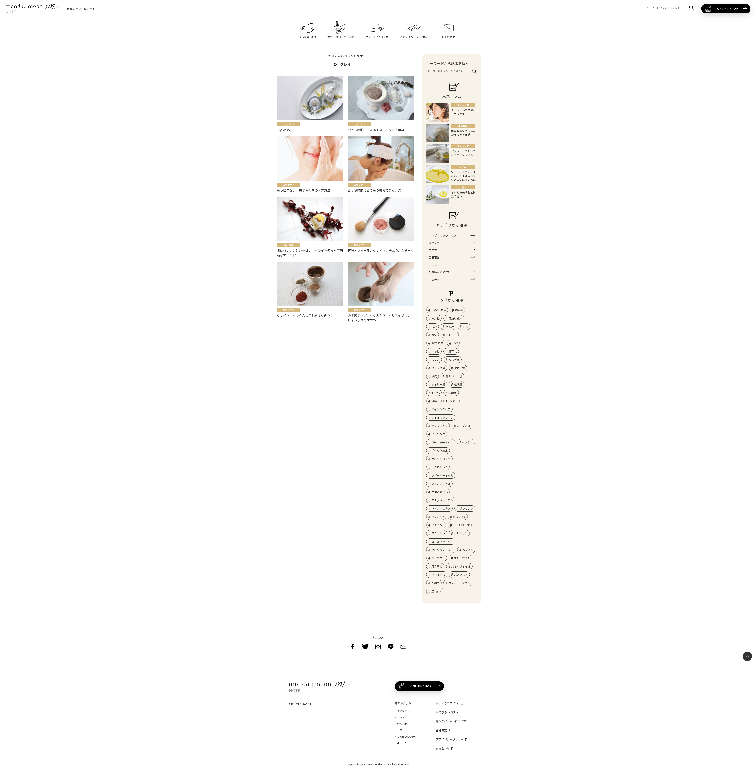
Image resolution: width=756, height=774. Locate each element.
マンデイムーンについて (451, 721)
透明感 (459, 310)
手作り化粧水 (439, 451)
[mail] (403, 646)
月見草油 (436, 566)
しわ (434, 327)
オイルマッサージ (442, 417)
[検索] (691, 8)
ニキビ (435, 351)
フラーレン (438, 533)
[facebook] (352, 646)
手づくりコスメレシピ (449, 703)
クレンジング (439, 426)
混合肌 (435, 393)
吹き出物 (459, 368)
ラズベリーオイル (442, 475)
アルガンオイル (441, 484)
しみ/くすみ (438, 310)
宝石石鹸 (434, 257)
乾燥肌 (458, 384)
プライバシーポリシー (449, 739)
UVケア (453, 401)
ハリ (465, 327)
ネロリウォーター (442, 550)
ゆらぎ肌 (454, 360)
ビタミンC (459, 517)
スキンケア (435, 243)
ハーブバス (463, 426)
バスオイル (438, 575)
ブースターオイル (442, 442)
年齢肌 (452, 393)
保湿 (434, 335)
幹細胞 (435, 583)
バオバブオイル (461, 566)
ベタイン (467, 550)
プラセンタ (466, 508)
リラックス (438, 368)
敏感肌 (435, 401)
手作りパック (439, 467)
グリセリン (461, 533)
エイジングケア (441, 409)
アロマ (433, 250)
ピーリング (438, 434)
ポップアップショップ (442, 235)
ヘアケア (467, 442)
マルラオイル (462, 558)
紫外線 (435, 318)
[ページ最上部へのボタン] (747, 656)
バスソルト (461, 575)
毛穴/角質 (437, 343)
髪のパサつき (454, 376)
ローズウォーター (442, 541)
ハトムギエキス (441, 508)
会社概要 (441, 730)
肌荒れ (452, 351)
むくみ (435, 360)
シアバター (438, 558)
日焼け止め (455, 318)
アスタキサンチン (442, 500)
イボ (455, 343)
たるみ (450, 327)
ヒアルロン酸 (461, 525)
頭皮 (434, 376)
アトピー (451, 335)
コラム (433, 265)
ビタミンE (437, 525)
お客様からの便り (440, 272)
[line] (390, 646)
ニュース (434, 279)
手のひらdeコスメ (447, 712)
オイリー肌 (438, 384)
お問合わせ (443, 748)
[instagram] (378, 646)
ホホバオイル (439, 492)
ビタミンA (437, 517)
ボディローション (459, 583)
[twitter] (365, 646)
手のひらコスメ (441, 459)
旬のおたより (403, 703)
